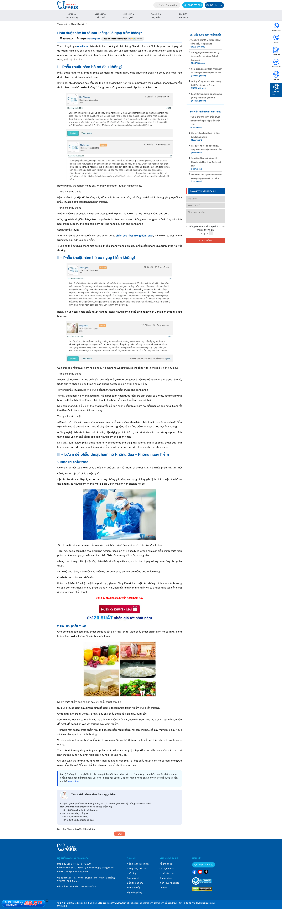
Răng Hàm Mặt (78, 24)
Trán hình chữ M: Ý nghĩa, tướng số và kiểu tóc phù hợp (205, 43)
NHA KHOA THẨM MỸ (100, 16)
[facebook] (194, 872)
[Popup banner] (24, 903)
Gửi (120, 833)
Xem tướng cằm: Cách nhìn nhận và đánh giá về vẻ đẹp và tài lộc (206, 72)
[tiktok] (206, 872)
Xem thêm (73, 781)
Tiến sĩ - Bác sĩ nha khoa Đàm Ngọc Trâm (93, 794)
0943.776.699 (84, 863)
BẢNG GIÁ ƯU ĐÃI (156, 16)
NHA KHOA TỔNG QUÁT (128, 16)
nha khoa (82, 46)
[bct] (202, 885)
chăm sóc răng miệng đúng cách (134, 235)
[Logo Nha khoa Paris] (67, 850)
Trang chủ (62, 24)
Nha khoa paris (93, 39)
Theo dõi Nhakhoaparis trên (115, 39)
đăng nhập (72, 829)
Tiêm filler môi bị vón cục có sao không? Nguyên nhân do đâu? (206, 178)
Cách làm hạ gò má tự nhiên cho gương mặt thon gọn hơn (206, 97)
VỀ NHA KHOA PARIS (72, 16)
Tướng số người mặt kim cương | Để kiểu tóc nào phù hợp (206, 84)
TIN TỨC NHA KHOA (183, 16)
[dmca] (202, 891)
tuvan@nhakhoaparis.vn (76, 871)
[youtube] (200, 872)
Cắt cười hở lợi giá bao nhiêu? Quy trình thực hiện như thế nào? (206, 149)
